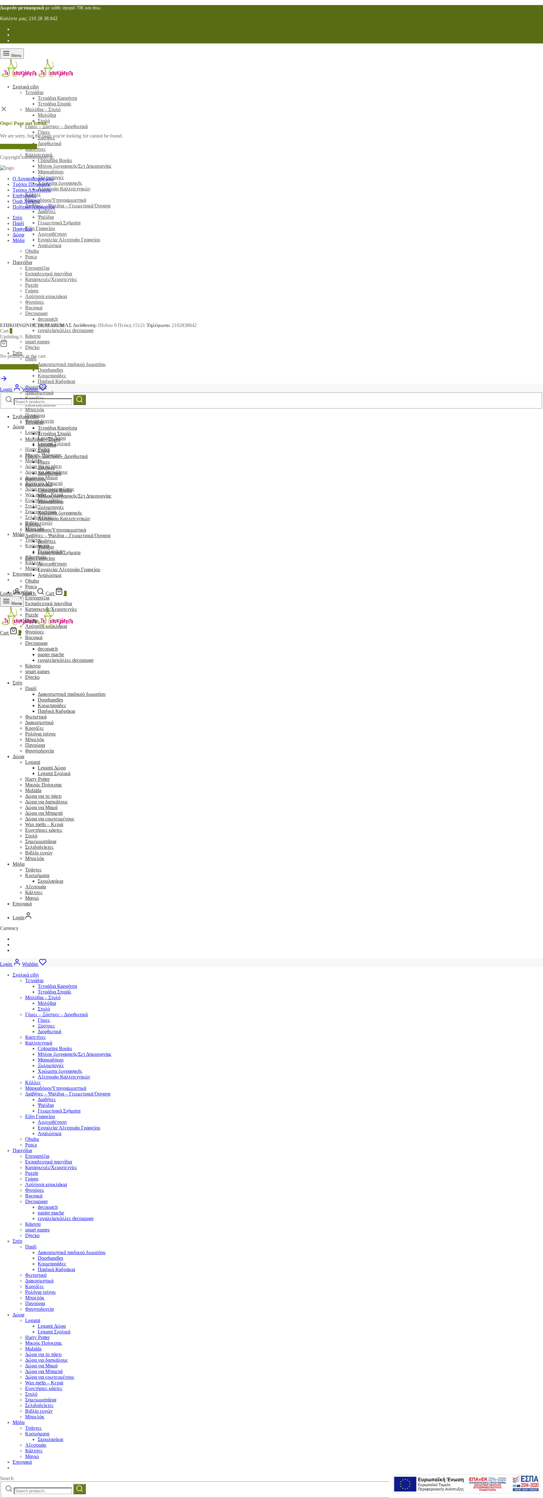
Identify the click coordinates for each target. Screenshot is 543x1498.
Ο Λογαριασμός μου (33, 178)
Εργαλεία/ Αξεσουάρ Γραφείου (69, 239)
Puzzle (31, 614)
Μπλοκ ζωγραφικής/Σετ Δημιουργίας (74, 166)
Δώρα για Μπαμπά (44, 813)
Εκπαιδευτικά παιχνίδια (48, 603)
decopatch (48, 648)
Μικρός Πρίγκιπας (43, 784)
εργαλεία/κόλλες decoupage (66, 330)
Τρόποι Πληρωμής (31, 184)
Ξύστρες (46, 467)
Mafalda (33, 790)
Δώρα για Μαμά (41, 807)
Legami (32, 762)
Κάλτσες (33, 892)
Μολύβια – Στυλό (43, 109)
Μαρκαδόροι (50, 171)
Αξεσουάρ (35, 886)
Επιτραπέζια (37, 597)
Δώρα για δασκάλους (46, 801)
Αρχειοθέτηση (52, 234)
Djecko (32, 347)
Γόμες (44, 132)
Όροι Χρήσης (26, 201)
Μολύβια (47, 115)
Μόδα (19, 534)
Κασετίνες (35, 479)
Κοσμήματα (37, 545)
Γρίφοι (31, 620)
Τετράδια (34, 92)
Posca (31, 586)
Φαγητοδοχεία (39, 750)
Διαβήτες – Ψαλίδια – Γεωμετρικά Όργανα (67, 205)
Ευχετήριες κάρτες (43, 830)
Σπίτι (17, 353)
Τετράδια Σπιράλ (54, 103)
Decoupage (36, 643)
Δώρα (18, 426)
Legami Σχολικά (54, 773)
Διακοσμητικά (39, 392)
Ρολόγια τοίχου (40, 733)
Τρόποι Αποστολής (32, 190)
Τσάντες (33, 869)
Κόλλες (33, 524)
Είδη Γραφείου (40, 228)
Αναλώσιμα (49, 245)
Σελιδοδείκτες (39, 847)
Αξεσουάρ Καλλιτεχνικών (64, 188)
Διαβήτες (47, 211)
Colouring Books (55, 160)
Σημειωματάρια (40, 841)
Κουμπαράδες (52, 375)
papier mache (51, 654)
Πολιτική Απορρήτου (34, 207)
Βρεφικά (33, 637)
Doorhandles (50, 370)
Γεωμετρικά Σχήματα (59, 222)
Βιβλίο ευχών (38, 852)
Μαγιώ (32, 568)
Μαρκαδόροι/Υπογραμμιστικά (55, 200)
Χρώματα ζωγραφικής (60, 183)
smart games (37, 341)
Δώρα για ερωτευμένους (49, 818)
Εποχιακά (22, 574)
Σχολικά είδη (26, 86)
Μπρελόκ (34, 409)
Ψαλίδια (46, 217)
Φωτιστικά (36, 716)
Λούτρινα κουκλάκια (46, 626)
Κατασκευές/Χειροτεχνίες (51, 609)
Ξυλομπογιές (51, 507)
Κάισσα (33, 336)
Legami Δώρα (52, 767)
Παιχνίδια (22, 229)
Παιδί (18, 223)
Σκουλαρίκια (50, 881)
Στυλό (31, 506)
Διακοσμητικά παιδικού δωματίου (72, 364)
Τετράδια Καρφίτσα (57, 98)
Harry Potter (37, 449)
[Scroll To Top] (4, 380)
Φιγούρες (34, 631)
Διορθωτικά (49, 143)
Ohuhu (32, 1139)
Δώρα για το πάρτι (43, 796)
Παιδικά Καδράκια (56, 381)
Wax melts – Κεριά (44, 824)
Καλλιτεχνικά (38, 484)
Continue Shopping (19, 366)
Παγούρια (35, 745)
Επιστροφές (24, 195)
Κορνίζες (34, 728)
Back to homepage (18, 146)
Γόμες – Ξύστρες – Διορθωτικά (56, 126)
